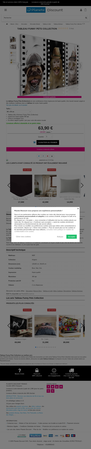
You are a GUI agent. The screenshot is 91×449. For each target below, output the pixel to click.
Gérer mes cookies (23, 236)
